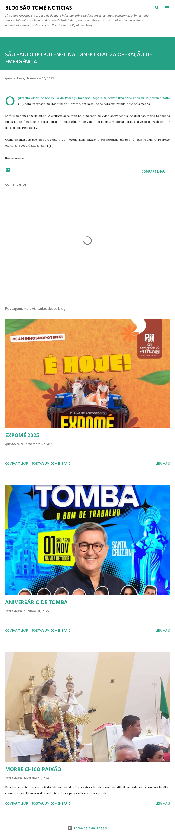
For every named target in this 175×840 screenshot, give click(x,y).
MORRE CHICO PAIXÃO (33, 769)
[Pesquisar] (157, 7)
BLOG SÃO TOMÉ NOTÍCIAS (38, 7)
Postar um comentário (51, 463)
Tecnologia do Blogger (90, 828)
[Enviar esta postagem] (7, 171)
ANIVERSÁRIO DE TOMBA (36, 602)
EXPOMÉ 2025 (22, 435)
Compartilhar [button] (153, 171)
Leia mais (163, 463)
